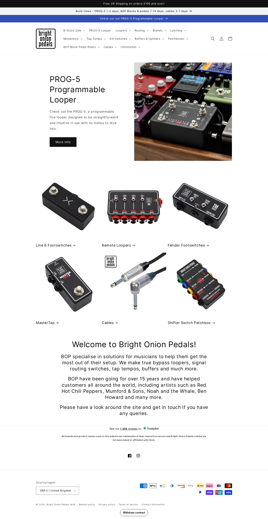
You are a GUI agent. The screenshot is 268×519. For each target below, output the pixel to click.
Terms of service (128, 504)
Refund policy (87, 504)
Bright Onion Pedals (57, 504)
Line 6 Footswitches (53, 245)
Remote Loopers (116, 245)
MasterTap (45, 323)
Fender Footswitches (186, 245)
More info (63, 142)
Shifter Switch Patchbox (189, 323)
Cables (108, 323)
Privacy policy (107, 504)
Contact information (153, 504)
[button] (74, 30)
